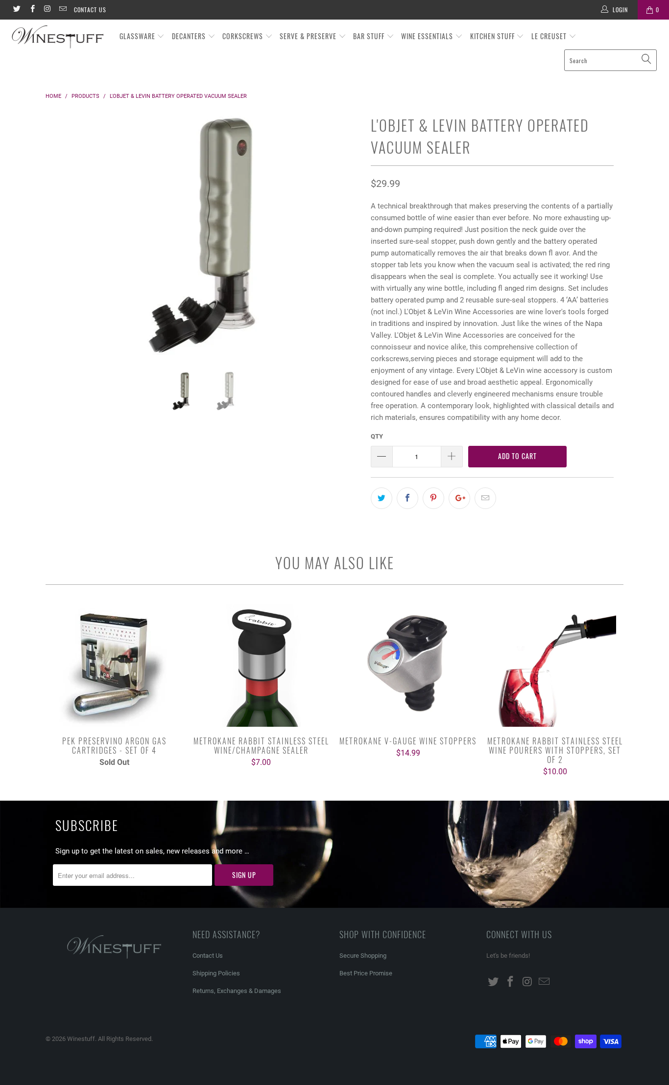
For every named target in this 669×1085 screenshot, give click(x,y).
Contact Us (90, 9)
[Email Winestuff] (62, 9)
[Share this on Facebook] (407, 498)
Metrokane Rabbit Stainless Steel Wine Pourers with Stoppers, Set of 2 (554, 665)
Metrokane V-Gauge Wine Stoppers (408, 665)
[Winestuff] (58, 37)
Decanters (190, 36)
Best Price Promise (365, 973)
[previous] (62, 241)
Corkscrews (243, 36)
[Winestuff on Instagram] (47, 9)
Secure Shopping (362, 955)
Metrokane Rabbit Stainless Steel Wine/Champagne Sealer (261, 665)
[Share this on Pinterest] (433, 498)
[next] (344, 241)
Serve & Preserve (309, 36)
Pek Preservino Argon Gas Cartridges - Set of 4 (114, 665)
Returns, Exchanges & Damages (236, 990)
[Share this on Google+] (459, 498)
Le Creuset (550, 36)
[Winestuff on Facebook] (31, 9)
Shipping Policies (216, 973)
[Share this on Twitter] (381, 498)
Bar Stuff (369, 36)
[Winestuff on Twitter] (16, 9)
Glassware (138, 36)
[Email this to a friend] (485, 498)
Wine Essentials (428, 36)
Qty (377, 436)
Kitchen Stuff (493, 36)
